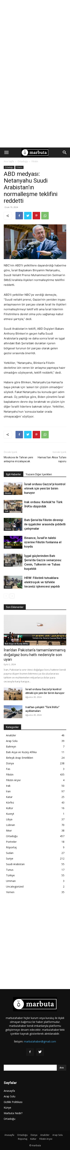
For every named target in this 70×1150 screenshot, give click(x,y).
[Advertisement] (35, 37)
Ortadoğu (23, 161)
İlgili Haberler (13, 474)
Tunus (9, 869)
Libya (9, 819)
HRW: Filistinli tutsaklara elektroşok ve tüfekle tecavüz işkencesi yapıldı (42, 582)
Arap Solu (12, 741)
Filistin (35, 161)
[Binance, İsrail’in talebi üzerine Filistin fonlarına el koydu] (13, 542)
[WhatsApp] (45, 215)
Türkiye (10, 875)
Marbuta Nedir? (13, 1113)
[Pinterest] (36, 215)
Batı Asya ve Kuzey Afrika (16, 643)
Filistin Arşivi (13, 780)
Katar (9, 797)
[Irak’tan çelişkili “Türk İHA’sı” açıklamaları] (13, 711)
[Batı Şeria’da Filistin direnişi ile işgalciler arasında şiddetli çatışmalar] (13, 524)
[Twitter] (28, 215)
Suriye (9, 858)
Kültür (9, 808)
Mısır (9, 830)
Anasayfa (9, 1090)
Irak (6, 511)
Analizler (11, 735)
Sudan (9, 853)
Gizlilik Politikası (13, 1102)
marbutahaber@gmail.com (40, 1041)
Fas (8, 769)
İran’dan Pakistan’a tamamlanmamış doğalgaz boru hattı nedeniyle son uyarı (35, 655)
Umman (11, 881)
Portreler (11, 841)
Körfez (10, 802)
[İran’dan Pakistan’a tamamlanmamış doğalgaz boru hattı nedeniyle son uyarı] (35, 630)
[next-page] (12, 596)
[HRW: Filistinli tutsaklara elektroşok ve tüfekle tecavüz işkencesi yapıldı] (13, 582)
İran (8, 791)
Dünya (10, 763)
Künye (7, 1107)
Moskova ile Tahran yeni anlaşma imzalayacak (18, 459)
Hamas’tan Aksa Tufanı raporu (52, 459)
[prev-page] (6, 596)
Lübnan (10, 825)
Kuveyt (10, 813)
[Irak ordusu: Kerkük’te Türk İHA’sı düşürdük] (13, 506)
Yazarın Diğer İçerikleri (39, 474)
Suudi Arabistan (15, 864)
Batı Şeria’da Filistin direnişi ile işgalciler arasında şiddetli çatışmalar (45, 524)
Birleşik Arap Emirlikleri (19, 757)
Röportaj (11, 847)
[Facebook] (19, 215)
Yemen (10, 892)
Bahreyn (11, 746)
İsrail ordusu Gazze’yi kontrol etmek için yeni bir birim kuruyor (44, 488)
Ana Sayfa (9, 161)
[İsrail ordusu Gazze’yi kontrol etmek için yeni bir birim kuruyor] (13, 488)
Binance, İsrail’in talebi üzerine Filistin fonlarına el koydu (42, 542)
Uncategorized (15, 886)
